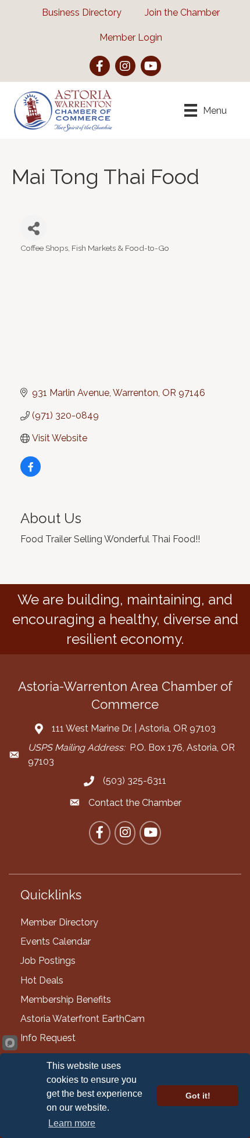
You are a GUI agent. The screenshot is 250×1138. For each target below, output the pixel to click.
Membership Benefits (65, 999)
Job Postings (48, 960)
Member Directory (59, 922)
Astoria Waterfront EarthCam (82, 1018)
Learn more (71, 1123)
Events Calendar (55, 941)
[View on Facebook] (30, 473)
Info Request (48, 1037)
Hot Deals (41, 980)
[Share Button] (33, 228)
